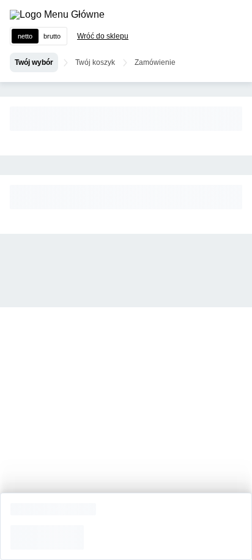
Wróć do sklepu (102, 36)
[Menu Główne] (57, 15)
